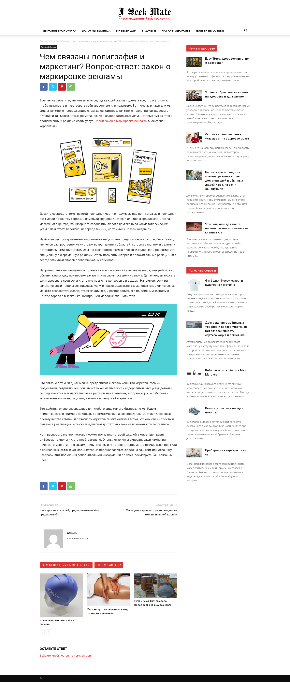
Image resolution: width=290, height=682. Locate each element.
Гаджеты (149, 30)
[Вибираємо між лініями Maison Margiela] (194, 371)
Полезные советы (210, 30)
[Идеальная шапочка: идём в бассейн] (61, 595)
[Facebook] (44, 87)
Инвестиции (126, 30)
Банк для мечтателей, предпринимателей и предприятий (69, 512)
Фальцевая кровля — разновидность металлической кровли (151, 512)
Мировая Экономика (59, 30)
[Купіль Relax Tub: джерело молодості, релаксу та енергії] (155, 585)
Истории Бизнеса (96, 30)
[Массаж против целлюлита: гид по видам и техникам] (108, 589)
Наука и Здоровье (176, 30)
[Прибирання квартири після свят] (194, 452)
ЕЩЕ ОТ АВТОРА (108, 565)
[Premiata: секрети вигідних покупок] (194, 410)
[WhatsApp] (71, 87)
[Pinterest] (62, 87)
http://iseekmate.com (78, 538)
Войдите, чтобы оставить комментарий (66, 655)
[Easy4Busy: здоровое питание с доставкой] (194, 62)
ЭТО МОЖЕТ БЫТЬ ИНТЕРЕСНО (66, 565)
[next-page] (48, 632)
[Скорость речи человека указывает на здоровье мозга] (194, 137)
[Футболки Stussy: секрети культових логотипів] (194, 285)
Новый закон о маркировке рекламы (120, 121)
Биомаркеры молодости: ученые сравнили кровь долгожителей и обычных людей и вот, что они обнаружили (224, 180)
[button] (245, 31)
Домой (43, 41)
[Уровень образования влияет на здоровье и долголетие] (194, 95)
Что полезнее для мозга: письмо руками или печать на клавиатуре (227, 228)
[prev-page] (42, 632)
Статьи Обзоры (60, 41)
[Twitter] (53, 87)
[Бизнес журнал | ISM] (145, 13)
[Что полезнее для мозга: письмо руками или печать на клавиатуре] (194, 226)
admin (72, 533)
